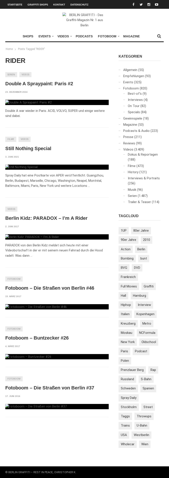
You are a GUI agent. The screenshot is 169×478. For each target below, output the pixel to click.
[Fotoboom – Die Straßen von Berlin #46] (36, 306)
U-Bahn (142, 425)
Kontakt (59, 4)
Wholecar (127, 444)
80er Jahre (141, 231)
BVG (124, 268)
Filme (10, 139)
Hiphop (126, 305)
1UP (124, 231)
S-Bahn (146, 379)
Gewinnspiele (132, 118)
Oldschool (148, 342)
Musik (132, 190)
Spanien (148, 388)
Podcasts (84, 36)
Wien (144, 444)
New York (128, 342)
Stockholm (129, 407)
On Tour (134, 106)
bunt (143, 258)
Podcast (141, 351)
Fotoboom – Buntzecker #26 (37, 338)
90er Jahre (128, 240)
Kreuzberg (128, 323)
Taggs (125, 416)
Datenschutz (79, 4)
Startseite (14, 4)
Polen (125, 361)
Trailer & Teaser (139, 202)
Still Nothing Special (28, 148)
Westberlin (141, 435)
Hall (123, 296)
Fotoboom (107, 36)
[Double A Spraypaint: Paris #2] (28, 102)
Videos (63, 36)
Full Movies (129, 286)
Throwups (144, 416)
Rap (153, 370)
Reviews (129, 143)
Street (148, 407)
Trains (125, 425)
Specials (134, 112)
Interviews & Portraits (144, 178)
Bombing (127, 258)
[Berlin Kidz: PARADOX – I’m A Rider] (32, 237)
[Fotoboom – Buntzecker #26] (28, 356)
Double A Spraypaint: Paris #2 (39, 83)
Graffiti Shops (38, 4)
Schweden (128, 388)
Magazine (131, 36)
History (133, 172)
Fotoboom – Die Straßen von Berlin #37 (49, 388)
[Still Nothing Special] (21, 167)
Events (45, 36)
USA (124, 435)
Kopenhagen (145, 314)
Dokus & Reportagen (143, 154)
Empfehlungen (133, 76)
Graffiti (149, 286)
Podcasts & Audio (136, 131)
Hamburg (139, 296)
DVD (137, 268)
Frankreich (128, 277)
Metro (146, 323)
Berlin (141, 249)
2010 (146, 240)
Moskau (126, 333)
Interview (144, 305)
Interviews (135, 100)
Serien (11, 74)
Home (9, 49)
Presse (128, 137)
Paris (124, 351)
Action (125, 249)
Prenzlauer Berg (132, 370)
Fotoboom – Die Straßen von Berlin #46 (49, 288)
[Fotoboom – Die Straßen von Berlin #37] (36, 406)
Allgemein (130, 70)
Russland (127, 379)
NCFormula (147, 333)
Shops (28, 36)
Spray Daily (128, 398)
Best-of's (135, 94)
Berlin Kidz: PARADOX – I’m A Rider (46, 218)
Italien (125, 314)
